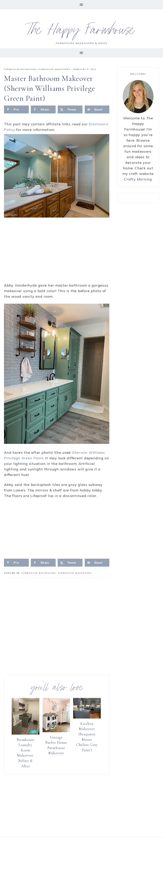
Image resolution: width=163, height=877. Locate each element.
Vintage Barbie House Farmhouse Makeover (56, 745)
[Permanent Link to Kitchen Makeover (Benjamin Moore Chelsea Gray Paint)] (87, 717)
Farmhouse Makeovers (54, 69)
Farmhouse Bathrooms (20, 69)
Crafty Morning (138, 179)
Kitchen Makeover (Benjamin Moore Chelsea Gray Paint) (87, 736)
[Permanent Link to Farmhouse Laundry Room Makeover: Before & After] (25, 733)
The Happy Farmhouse (81, 31)
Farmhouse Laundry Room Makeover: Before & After (25, 752)
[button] (81, 4)
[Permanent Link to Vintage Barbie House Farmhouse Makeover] (56, 731)
